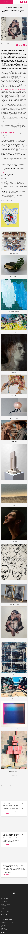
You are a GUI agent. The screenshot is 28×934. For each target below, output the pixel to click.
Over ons (3, 925)
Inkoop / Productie (6, 904)
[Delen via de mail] (19, 45)
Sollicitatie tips (5, 921)
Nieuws (3, 923)
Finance (3, 902)
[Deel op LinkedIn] (24, 45)
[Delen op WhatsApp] (26, 45)
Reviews (3, 926)
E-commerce (4, 901)
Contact (3, 928)
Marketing (3, 905)
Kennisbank (4, 929)
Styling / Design (5, 911)
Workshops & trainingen (7, 922)
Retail (2, 908)
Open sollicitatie (5, 914)
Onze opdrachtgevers (6, 919)
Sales (2, 909)
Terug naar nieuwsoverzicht (13, 7)
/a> (21, 45)
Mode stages (4, 912)
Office (2, 907)
